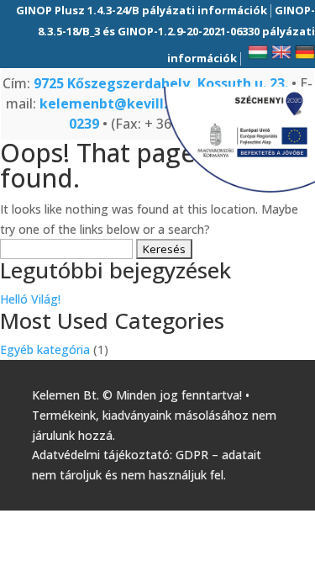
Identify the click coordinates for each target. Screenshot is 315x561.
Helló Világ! (30, 299)
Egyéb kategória (45, 349)
